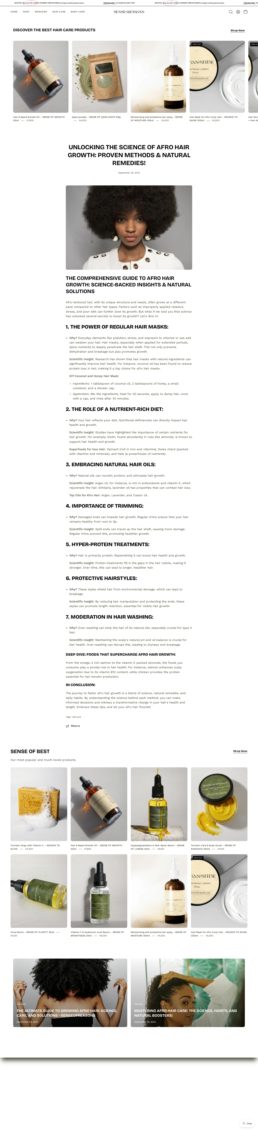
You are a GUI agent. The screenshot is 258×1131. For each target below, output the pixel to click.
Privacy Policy (70, 1086)
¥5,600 (216, 120)
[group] (129, 81)
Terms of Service (73, 1105)
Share (75, 725)
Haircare (76, 717)
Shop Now (238, 30)
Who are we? (22, 1086)
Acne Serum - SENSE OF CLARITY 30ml (32, 932)
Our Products (22, 1092)
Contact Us (21, 1098)
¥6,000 (103, 935)
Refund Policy (71, 1092)
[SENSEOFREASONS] (129, 12)
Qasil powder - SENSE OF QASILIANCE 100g (96, 117)
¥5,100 (160, 849)
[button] (230, 11)
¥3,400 (29, 849)
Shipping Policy (71, 1098)
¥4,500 (83, 120)
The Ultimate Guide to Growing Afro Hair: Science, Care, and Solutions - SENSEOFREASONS (67, 1013)
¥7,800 (30, 120)
